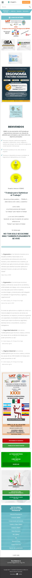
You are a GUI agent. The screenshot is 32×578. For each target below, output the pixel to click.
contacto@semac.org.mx (16, 562)
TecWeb (20, 574)
